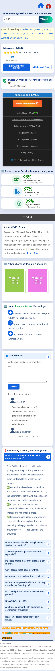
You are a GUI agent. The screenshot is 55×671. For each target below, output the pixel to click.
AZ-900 (46, 29)
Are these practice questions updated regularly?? (23, 553)
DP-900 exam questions (45, 653)
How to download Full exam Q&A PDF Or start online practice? (25, 544)
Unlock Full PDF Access (26, 104)
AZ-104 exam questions (27, 653)
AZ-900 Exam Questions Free (18, 650)
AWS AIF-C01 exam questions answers (14, 647)
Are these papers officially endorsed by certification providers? (24, 608)
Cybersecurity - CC (19, 38)
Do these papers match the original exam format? (25, 562)
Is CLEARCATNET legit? (16, 601)
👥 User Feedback (14, 355)
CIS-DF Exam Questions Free (40, 650)
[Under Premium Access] (10, 314)
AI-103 (27, 34)
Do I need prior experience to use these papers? (24, 593)
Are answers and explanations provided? (24, 576)
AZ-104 (12, 34)
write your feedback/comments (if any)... (24, 364)
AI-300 (35, 34)
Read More (32, 253)
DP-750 (38, 29)
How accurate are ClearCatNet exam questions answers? (23, 457)
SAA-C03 (43, 34)
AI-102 (20, 34)
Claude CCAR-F (27, 29)
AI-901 (4, 34)
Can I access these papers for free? (22, 570)
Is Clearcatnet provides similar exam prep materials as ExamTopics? (25, 584)
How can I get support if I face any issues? (22, 618)
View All (44, 19)
